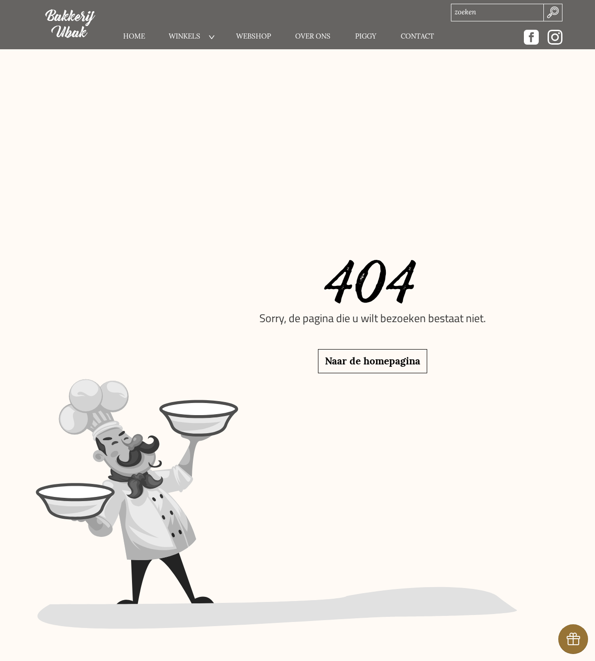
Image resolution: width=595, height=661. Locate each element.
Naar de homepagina (372, 361)
